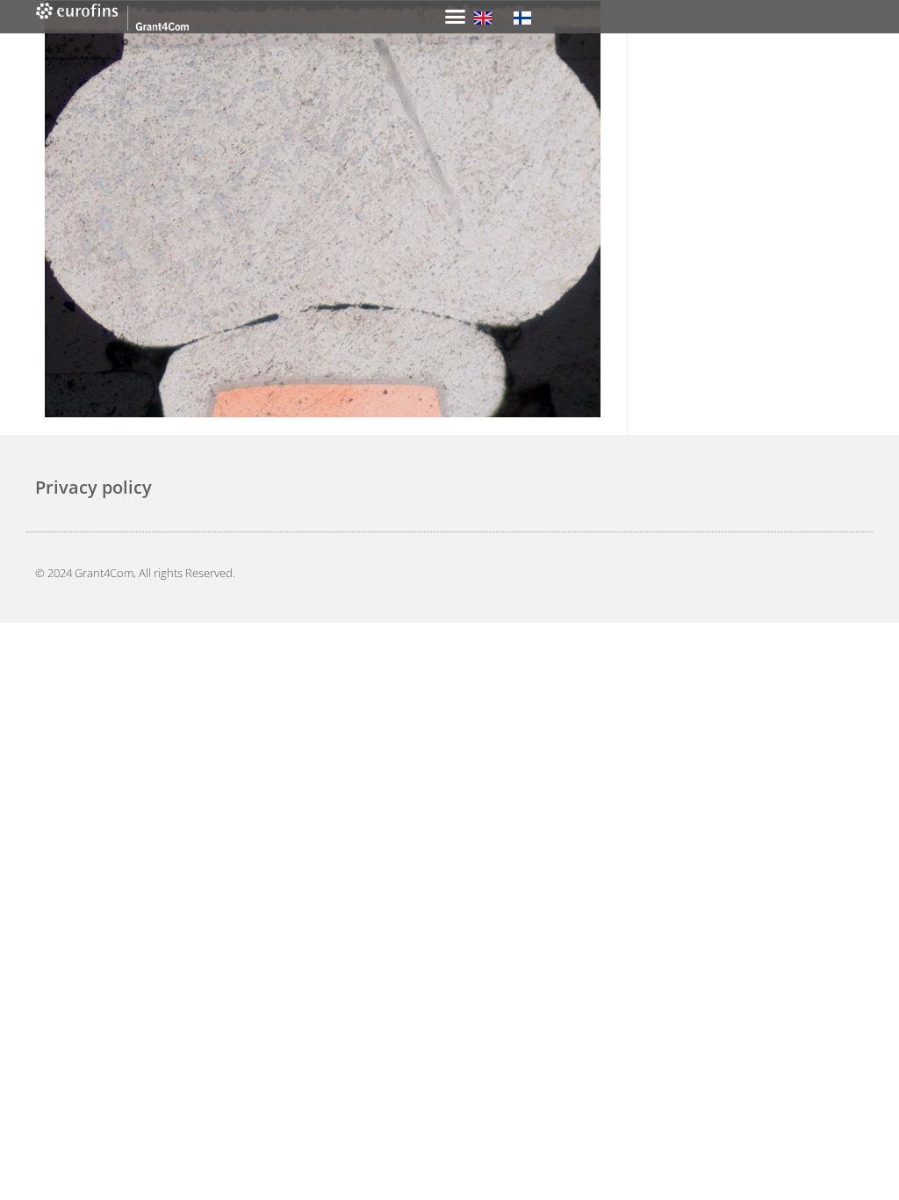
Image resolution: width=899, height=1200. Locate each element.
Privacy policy (93, 487)
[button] (455, 16)
